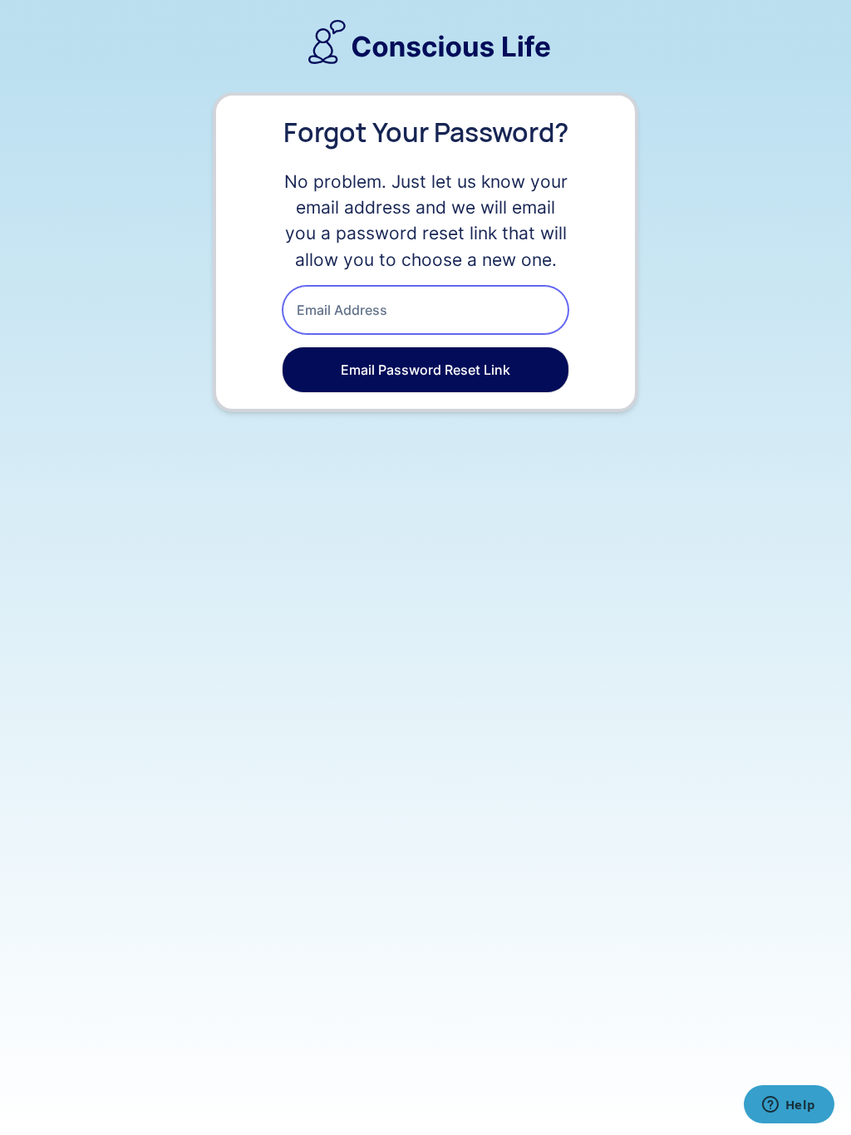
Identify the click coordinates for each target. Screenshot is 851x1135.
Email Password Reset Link (425, 369)
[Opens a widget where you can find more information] (788, 1106)
